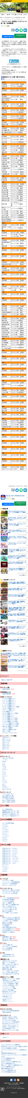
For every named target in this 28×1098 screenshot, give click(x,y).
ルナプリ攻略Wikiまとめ (8, 1063)
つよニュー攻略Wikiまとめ (8, 1070)
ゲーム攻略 (6, 19)
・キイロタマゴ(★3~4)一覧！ (9, 908)
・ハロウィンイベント (7, 1001)
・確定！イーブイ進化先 (8, 962)
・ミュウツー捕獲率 (6, 728)
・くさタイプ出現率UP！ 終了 (9, 985)
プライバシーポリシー (14, 1084)
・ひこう (3, 774)
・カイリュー (5, 833)
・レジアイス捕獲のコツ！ (8, 700)
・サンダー (4, 828)
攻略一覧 (8, 14)
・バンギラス (5, 831)
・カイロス (4, 839)
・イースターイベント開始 (8, 988)
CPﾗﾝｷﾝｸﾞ (25, 14)
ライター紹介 (15, 1083)
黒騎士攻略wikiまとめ (7, 1068)
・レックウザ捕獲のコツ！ (8, 705)
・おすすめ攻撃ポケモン (8, 929)
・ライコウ (4, 824)
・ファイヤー (5, 829)
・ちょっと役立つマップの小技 (10, 970)
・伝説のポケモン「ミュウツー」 (10, 861)
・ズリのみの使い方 (6, 949)
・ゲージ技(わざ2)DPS (7, 798)
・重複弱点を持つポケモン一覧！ (10, 812)
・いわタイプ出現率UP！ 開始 (9, 983)
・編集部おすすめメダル (8, 956)
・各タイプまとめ (6, 789)
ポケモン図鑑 (14, 14)
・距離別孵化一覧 (6, 937)
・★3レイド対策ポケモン (8, 906)
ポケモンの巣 (19, 14)
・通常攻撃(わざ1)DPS (7, 797)
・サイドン (4, 841)
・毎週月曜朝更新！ (6, 693)
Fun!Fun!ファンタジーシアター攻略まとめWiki (14, 1046)
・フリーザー (5, 826)
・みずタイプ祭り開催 (7, 990)
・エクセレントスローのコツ (9, 732)
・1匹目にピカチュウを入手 (9, 961)
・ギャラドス (5, 864)
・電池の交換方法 (6, 1012)
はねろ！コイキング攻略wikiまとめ (11, 1061)
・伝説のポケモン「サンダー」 (10, 856)
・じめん (3, 772)
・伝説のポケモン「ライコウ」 (10, 851)
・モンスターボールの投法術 (9, 893)
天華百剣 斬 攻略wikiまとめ (8, 1053)
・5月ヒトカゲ (5, 744)
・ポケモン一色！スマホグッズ (10, 1025)
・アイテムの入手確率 (7, 901)
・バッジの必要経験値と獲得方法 (10, 919)
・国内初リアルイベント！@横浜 (10, 978)
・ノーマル (4, 759)
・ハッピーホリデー (6, 998)
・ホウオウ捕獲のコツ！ (8, 715)
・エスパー (4, 776)
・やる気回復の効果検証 (8, 899)
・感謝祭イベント (6, 1000)
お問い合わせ (7, 1083)
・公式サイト (5, 1037)
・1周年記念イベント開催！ (9, 980)
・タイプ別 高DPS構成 (7, 823)
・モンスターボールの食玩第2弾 (10, 1022)
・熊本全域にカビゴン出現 (8, 991)
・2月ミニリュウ (6, 739)
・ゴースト (4, 781)
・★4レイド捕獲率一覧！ (8, 903)
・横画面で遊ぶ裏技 (6, 969)
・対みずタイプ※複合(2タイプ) (10, 814)
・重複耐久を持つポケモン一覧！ (10, 811)
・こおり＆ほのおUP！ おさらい (10, 982)
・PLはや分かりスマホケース (9, 1023)
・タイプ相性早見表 (6, 809)
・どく (3, 771)
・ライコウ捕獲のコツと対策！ (10, 718)
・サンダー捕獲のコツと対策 (9, 721)
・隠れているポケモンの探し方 (10, 964)
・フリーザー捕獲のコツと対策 (10, 724)
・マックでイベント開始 (8, 987)
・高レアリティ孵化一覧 (8, 938)
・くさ (3, 763)
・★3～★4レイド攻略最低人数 (10, 904)
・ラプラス (4, 834)
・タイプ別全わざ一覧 (7, 795)
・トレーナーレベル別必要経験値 (10, 882)
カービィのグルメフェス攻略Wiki (10, 1044)
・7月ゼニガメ (5, 747)
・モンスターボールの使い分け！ (10, 891)
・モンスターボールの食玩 (8, 1020)
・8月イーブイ (5, 749)
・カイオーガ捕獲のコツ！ (8, 708)
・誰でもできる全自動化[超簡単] (10, 1010)
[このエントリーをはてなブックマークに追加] (25, 31)
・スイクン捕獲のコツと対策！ (10, 719)
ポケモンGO (20, 486)
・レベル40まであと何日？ (8, 965)
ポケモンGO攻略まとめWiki (9, 1048)
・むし (3, 777)
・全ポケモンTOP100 (7, 758)
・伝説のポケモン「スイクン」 (10, 853)
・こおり (3, 768)
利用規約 (21, 1083)
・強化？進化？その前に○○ (8, 967)
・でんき (3, 766)
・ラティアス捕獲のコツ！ (8, 703)
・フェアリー (5, 787)
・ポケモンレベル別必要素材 (9, 883)
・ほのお (3, 761)
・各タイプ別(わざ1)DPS (8, 800)
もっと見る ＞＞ (23, 575)
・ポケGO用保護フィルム (8, 1028)
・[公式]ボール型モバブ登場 (9, 1017)
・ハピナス (4, 869)
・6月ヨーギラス (6, 745)
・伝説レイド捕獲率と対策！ (9, 729)
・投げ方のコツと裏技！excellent (10, 890)
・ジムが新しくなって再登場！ (10, 920)
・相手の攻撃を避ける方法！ (9, 927)
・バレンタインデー (6, 995)
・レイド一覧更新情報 (7, 898)
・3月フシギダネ (6, 740)
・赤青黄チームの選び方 (8, 932)
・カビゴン (4, 838)
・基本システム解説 (6, 922)
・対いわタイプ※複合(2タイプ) (10, 816)
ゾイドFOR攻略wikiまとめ (8, 1072)
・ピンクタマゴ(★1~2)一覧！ (9, 909)
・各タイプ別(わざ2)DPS (8, 802)
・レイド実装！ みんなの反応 (9, 912)
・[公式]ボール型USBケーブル (9, 1018)
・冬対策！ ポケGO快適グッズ (9, 1027)
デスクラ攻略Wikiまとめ (8, 1066)
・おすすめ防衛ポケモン (8, 930)
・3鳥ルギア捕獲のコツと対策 (9, 726)
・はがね (3, 786)
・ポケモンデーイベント (8, 993)
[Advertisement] (14, 478)
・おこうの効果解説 (6, 948)
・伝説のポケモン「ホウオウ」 (10, 848)
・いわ (3, 779)
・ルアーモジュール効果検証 (9, 946)
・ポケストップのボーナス (8, 885)
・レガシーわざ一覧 (6, 794)
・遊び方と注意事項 (6, 911)
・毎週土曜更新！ (6, 689)
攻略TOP (2, 14)
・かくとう (4, 769)
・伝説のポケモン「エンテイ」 (10, 850)
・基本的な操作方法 (6, 924)
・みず (3, 764)
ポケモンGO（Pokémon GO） (16, 19)
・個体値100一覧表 (6, 940)
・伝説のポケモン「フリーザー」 (10, 858)
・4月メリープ (5, 742)
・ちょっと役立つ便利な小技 (9, 972)
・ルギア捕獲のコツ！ (7, 711)
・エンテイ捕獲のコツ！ (8, 716)
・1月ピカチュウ (6, 737)
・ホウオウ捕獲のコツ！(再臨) (9, 713)
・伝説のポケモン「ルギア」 (9, 855)
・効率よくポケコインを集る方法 (10, 917)
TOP (2, 19)
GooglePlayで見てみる (20, 36)
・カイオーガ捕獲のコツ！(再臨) (10, 706)
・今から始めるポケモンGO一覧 (10, 974)
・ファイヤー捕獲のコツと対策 (10, 723)
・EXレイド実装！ (6, 731)
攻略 (26, 486)
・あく (3, 784)
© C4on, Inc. (14, 1092)
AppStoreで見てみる (8, 36)
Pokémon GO (12, 486)
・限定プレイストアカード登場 (10, 1030)
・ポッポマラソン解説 (7, 880)
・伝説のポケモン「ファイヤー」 (10, 860)
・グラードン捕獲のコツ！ (8, 710)
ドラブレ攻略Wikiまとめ (8, 1058)
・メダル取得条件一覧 (7, 954)
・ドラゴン (4, 782)
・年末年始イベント (6, 996)
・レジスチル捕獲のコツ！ (8, 698)
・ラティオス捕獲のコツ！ (8, 701)
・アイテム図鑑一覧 (6, 945)
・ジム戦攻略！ (5, 925)
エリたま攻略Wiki (6, 1060)
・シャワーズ (5, 836)
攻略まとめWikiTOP (6, 680)
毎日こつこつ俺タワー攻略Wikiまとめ (11, 1065)
